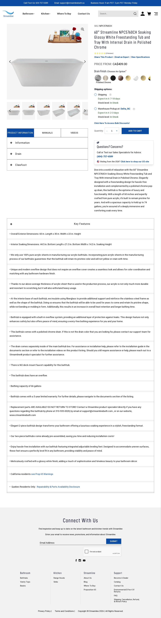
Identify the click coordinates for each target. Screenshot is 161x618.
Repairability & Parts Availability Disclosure (58, 486)
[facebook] (76, 561)
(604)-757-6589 (105, 156)
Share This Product (103, 57)
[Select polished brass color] (128, 78)
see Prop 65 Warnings (42, 474)
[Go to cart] (149, 14)
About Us (88, 578)
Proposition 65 (90, 590)
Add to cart (135, 131)
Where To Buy (64, 13)
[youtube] (84, 561)
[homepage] (8, 13)
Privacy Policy (44, 611)
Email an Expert (122, 57)
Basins (23, 586)
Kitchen (45, 13)
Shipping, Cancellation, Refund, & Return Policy (126, 600)
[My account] (143, 14)
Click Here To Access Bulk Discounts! (112, 123)
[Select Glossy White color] (135, 78)
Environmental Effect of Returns (124, 591)
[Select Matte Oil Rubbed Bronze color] (120, 78)
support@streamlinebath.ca (72, 3)
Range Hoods (59, 578)
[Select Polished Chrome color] (98, 78)
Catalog (117, 582)
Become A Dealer (121, 578)
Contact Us (84, 13)
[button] (85, 61)
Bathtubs (24, 578)
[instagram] (80, 561)
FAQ (115, 595)
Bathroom (28, 13)
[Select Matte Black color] (113, 78)
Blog (85, 582)
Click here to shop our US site (135, 161)
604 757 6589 (42, 3)
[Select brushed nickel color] (105, 78)
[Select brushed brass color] (143, 78)
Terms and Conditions (64, 611)
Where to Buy (89, 586)
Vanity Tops (25, 582)
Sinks (56, 582)
